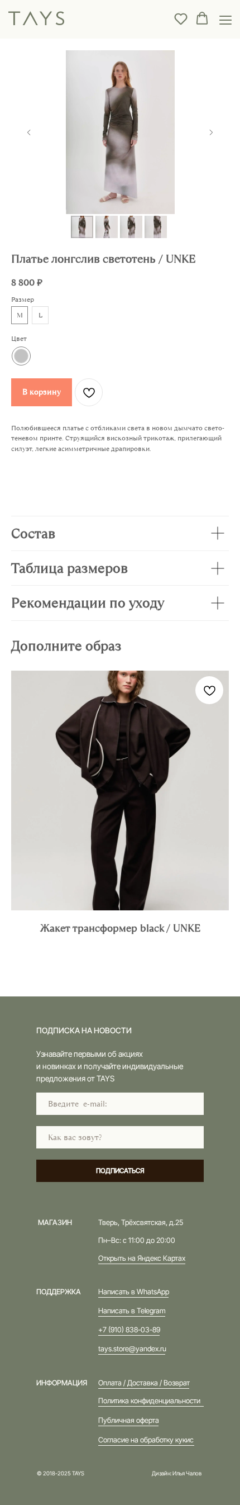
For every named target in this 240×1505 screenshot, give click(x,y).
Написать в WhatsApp (133, 1291)
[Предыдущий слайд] (29, 132)
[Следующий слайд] (211, 132)
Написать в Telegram (132, 1310)
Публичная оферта (128, 1420)
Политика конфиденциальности (149, 1400)
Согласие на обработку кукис (146, 1439)
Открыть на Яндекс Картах (141, 1258)
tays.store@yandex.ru (132, 1348)
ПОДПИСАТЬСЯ (120, 1170)
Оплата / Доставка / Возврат (144, 1382)
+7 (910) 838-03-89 (129, 1329)
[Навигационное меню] (225, 19)
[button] (181, 18)
